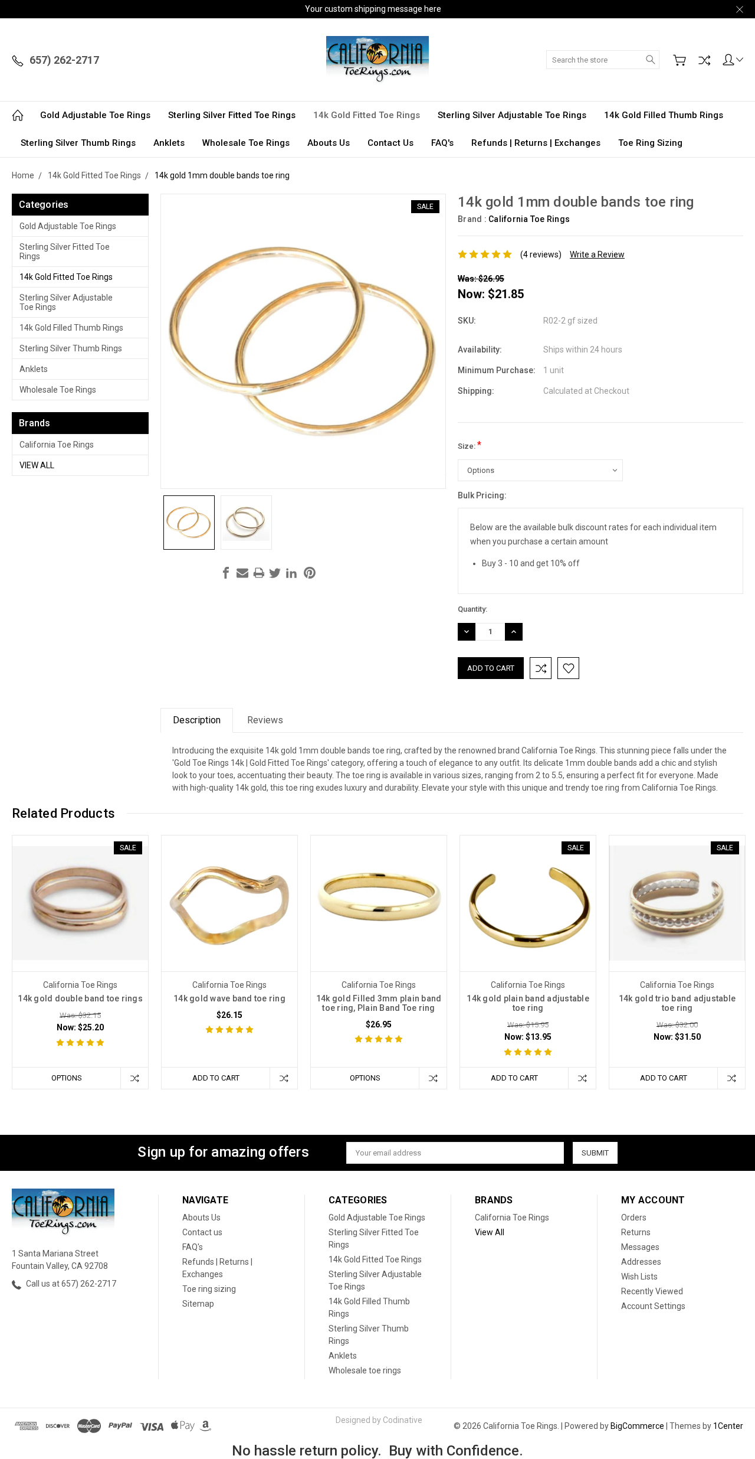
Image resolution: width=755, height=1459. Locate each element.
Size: (469, 445)
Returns (636, 1232)
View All (36, 465)
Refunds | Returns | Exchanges (535, 143)
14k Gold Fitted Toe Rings (366, 115)
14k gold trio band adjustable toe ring (677, 1003)
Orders (633, 1217)
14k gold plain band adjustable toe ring (528, 1003)
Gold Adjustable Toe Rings (95, 115)
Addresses (641, 1262)
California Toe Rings (56, 444)
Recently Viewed (652, 1291)
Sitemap (198, 1303)
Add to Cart (215, 1077)
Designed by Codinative (379, 1420)
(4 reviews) (541, 254)
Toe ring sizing (650, 143)
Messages (640, 1247)
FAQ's (442, 143)
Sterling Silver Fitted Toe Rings (232, 115)
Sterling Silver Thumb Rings (78, 143)
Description (197, 720)
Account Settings (653, 1306)
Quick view (80, 930)
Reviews (265, 720)
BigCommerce (637, 1426)
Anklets (169, 143)
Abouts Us (328, 143)
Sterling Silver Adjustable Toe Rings (512, 115)
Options (66, 1077)
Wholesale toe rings (246, 143)
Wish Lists (639, 1276)
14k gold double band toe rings (80, 998)
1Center (728, 1426)
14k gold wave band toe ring (229, 998)
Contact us (390, 143)
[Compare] (704, 60)
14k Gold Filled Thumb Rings (663, 115)
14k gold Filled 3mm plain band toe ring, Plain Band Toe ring (379, 1003)
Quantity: (472, 609)
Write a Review (597, 254)
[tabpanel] (80, 962)
